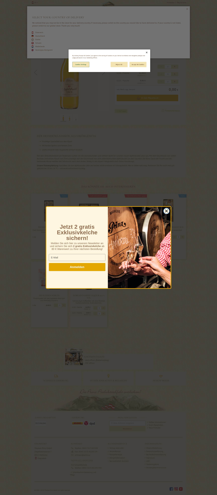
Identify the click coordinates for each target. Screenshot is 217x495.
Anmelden (77, 267)
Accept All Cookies (138, 64)
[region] (109, 60)
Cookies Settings (80, 64)
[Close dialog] (166, 211)
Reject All (119, 64)
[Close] (146, 52)
